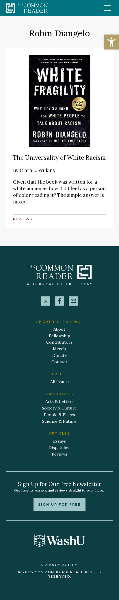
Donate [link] (59, 355)
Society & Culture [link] (59, 408)
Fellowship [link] (59, 335)
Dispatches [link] (59, 447)
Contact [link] (59, 361)
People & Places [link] (59, 414)
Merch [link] (59, 348)
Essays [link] (59, 441)
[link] (111, 42)
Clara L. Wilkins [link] (37, 170)
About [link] (59, 329)
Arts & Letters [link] (59, 401)
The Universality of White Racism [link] (59, 157)
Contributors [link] (59, 342)
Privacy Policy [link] (59, 565)
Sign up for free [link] (59, 504)
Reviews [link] (23, 219)
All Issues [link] (59, 381)
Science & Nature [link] (59, 421)
